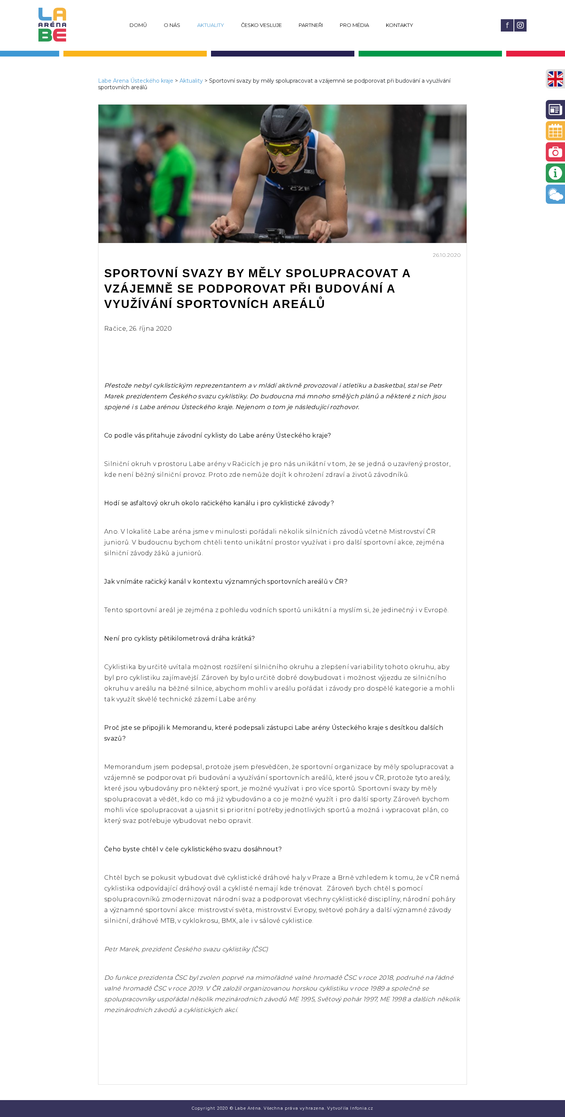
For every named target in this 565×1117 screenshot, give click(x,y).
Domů (138, 25)
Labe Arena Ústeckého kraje (135, 80)
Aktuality (210, 25)
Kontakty (399, 25)
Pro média (354, 25)
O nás (172, 25)
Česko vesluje (261, 25)
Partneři (311, 25)
